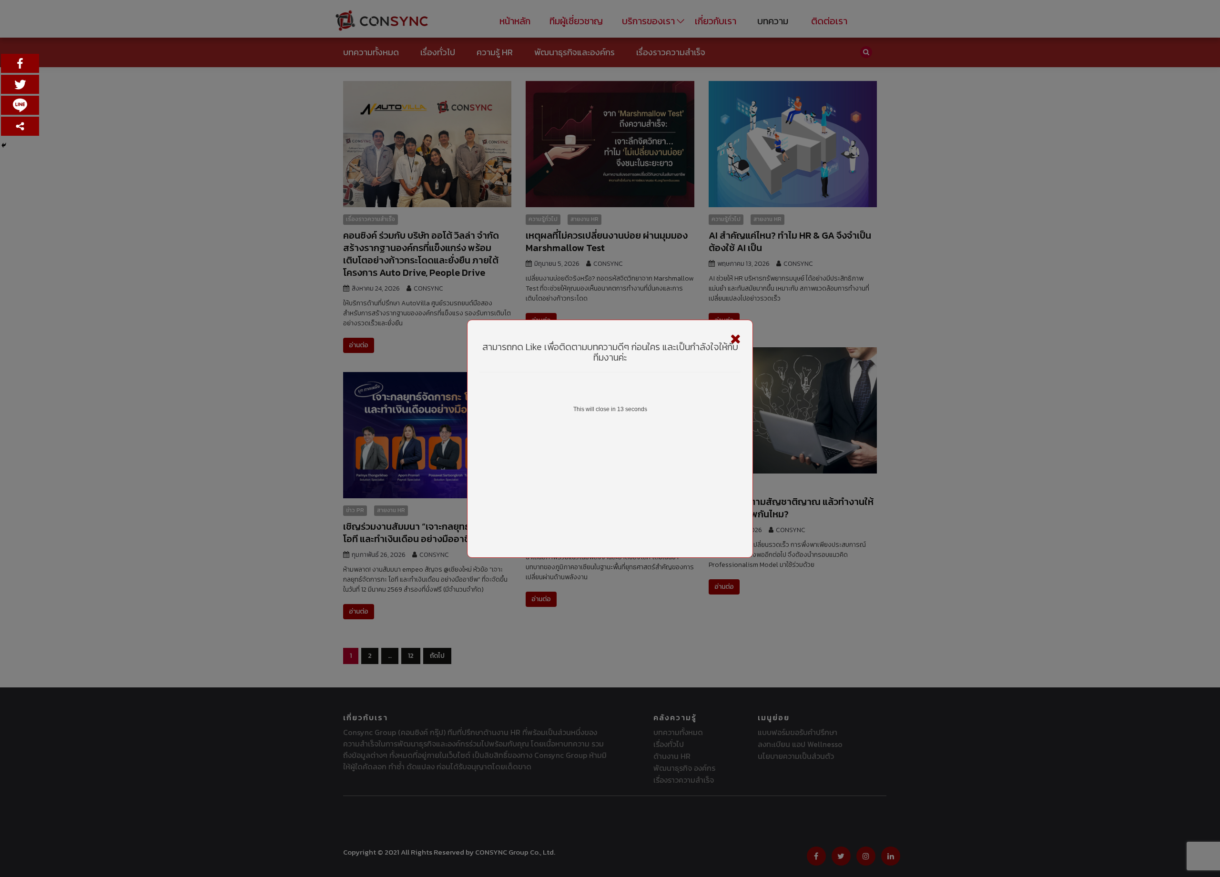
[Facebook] (20, 63)
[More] (20, 126)
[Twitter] (20, 84)
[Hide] (4, 145)
